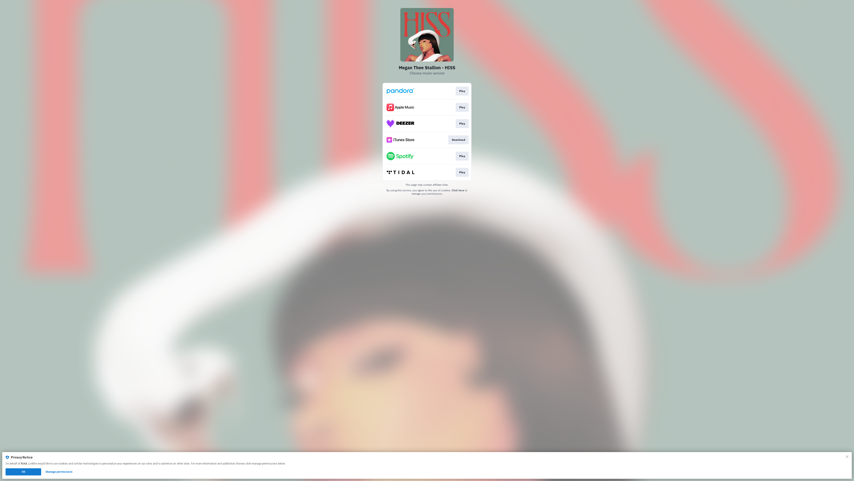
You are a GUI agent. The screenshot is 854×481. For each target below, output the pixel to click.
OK (23, 471)
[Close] (847, 456)
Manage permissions (59, 471)
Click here (458, 190)
